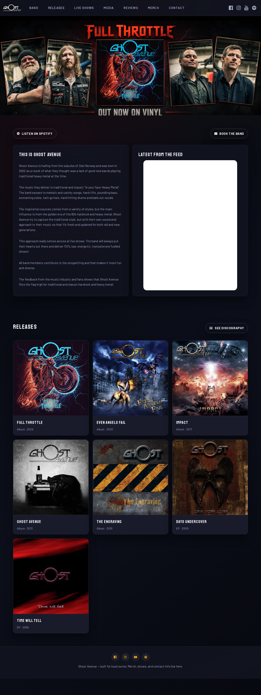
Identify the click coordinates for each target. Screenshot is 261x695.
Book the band (231, 133)
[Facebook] (232, 7)
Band (33, 8)
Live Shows (84, 8)
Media (109, 8)
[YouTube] (247, 7)
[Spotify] (255, 7)
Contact (177, 8)
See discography (229, 328)
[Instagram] (240, 7)
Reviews (131, 8)
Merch (153, 8)
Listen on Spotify (37, 133)
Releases (56, 8)
